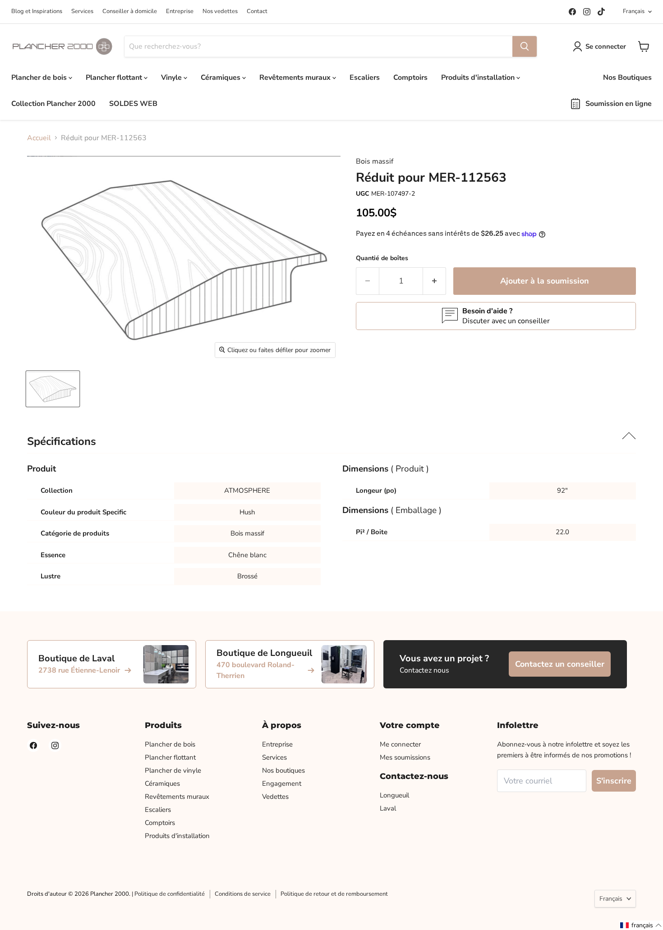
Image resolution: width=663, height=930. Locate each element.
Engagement (281, 783)
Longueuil (394, 795)
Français (634, 11)
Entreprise (179, 11)
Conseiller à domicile (129, 11)
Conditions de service (243, 894)
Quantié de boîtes (382, 258)
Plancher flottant (115, 77)
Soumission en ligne (618, 104)
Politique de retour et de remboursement (334, 894)
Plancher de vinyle (173, 770)
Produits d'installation (478, 77)
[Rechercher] (524, 46)
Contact (257, 11)
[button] (641, 925)
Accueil (39, 138)
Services (82, 11)
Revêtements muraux (295, 77)
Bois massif (374, 161)
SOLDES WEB (133, 104)
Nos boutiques (283, 770)
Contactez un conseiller (559, 664)
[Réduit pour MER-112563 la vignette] (52, 389)
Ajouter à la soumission (544, 280)
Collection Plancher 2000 (53, 104)
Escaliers (365, 77)
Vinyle (172, 77)
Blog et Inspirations (36, 11)
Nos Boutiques (627, 77)
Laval (388, 808)
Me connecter (400, 744)
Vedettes (275, 796)
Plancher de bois (40, 77)
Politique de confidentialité (169, 894)
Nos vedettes (220, 11)
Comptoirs (410, 77)
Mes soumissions (405, 757)
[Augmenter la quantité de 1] (434, 281)
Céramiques (221, 77)
